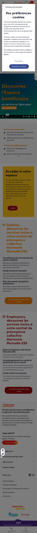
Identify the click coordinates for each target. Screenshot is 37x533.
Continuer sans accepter (13, 7)
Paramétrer (19, 61)
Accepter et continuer (19, 66)
